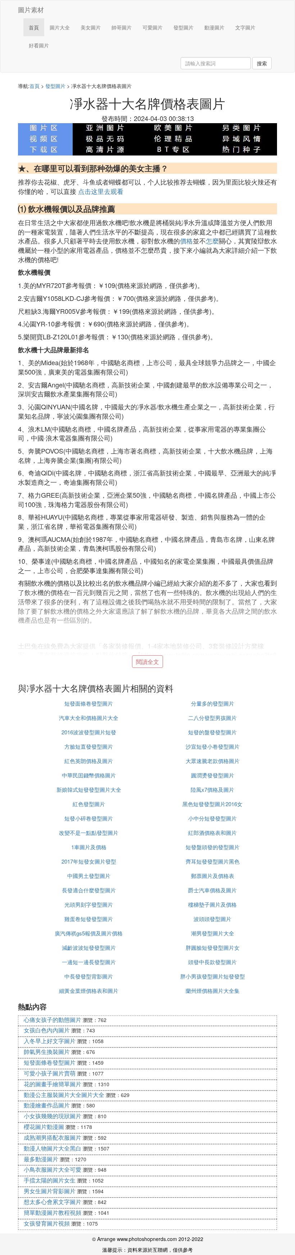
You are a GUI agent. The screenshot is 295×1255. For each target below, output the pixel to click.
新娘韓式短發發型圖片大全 (88, 789)
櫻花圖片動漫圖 (44, 1126)
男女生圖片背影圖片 (50, 1191)
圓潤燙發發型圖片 (212, 775)
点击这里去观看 (100, 191)
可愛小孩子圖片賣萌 (50, 1073)
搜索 (262, 63)
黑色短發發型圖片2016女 (212, 804)
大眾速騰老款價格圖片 (213, 760)
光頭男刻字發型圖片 (88, 904)
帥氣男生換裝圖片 (47, 1051)
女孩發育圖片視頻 (47, 1223)
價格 (186, 240)
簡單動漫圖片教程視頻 (52, 1212)
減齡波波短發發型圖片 (89, 947)
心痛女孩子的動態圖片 (52, 1019)
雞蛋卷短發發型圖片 (88, 918)
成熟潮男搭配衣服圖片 (52, 1137)
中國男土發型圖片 (88, 875)
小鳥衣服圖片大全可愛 (52, 1169)
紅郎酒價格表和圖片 (212, 832)
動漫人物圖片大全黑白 (52, 1148)
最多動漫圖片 (41, 1159)
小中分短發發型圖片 (212, 818)
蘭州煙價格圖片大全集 (213, 990)
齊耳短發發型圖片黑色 (213, 861)
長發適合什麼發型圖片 (89, 890)
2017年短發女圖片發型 (89, 861)
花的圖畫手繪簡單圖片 (52, 1084)
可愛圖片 (152, 27)
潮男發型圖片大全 (212, 933)
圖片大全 (60, 27)
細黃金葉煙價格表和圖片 (88, 990)
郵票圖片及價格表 (212, 875)
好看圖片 (39, 45)
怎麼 (212, 240)
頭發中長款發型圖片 (212, 962)
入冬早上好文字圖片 (50, 1041)
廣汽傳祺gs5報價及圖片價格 (89, 933)
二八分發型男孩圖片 (212, 717)
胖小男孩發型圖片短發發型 (212, 976)
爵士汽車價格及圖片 (212, 890)
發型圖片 (183, 27)
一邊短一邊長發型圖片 (89, 962)
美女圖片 (91, 27)
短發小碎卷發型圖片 (88, 818)
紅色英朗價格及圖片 (88, 760)
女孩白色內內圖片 (47, 1030)
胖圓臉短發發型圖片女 (213, 947)
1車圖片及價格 (88, 847)
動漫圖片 (214, 27)
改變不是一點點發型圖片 (88, 832)
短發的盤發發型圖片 (212, 732)
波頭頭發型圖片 (212, 918)
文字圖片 (245, 27)
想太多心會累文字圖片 (52, 1202)
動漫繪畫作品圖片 (47, 1105)
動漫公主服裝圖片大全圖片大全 (64, 1095)
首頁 (34, 27)
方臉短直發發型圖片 (88, 746)
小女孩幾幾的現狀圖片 (52, 1116)
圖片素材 (31, 9)
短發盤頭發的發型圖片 (213, 847)
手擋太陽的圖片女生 (50, 1180)
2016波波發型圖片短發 (89, 732)
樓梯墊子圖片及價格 (212, 904)
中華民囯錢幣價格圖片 (89, 775)
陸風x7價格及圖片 (212, 789)
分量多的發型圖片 (212, 703)
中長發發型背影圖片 (88, 976)
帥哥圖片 (122, 27)
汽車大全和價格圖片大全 (88, 717)
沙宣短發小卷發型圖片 (213, 746)
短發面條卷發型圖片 (88, 703)
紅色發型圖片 (89, 804)
